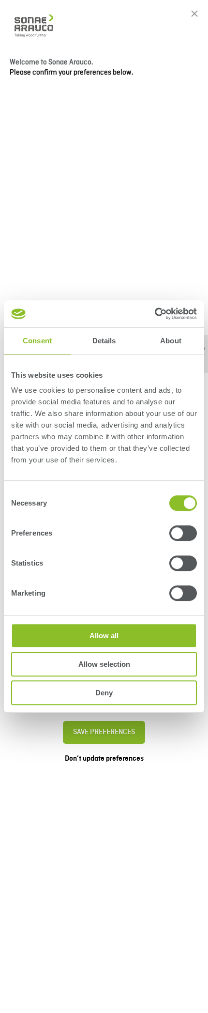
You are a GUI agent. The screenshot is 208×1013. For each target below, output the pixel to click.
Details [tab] (104, 341)
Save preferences (104, 732)
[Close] (194, 13)
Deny (104, 693)
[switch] (183, 533)
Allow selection (104, 664)
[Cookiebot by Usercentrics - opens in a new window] (154, 313)
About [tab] (170, 341)
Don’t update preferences (104, 759)
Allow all (104, 635)
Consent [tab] (37, 341)
